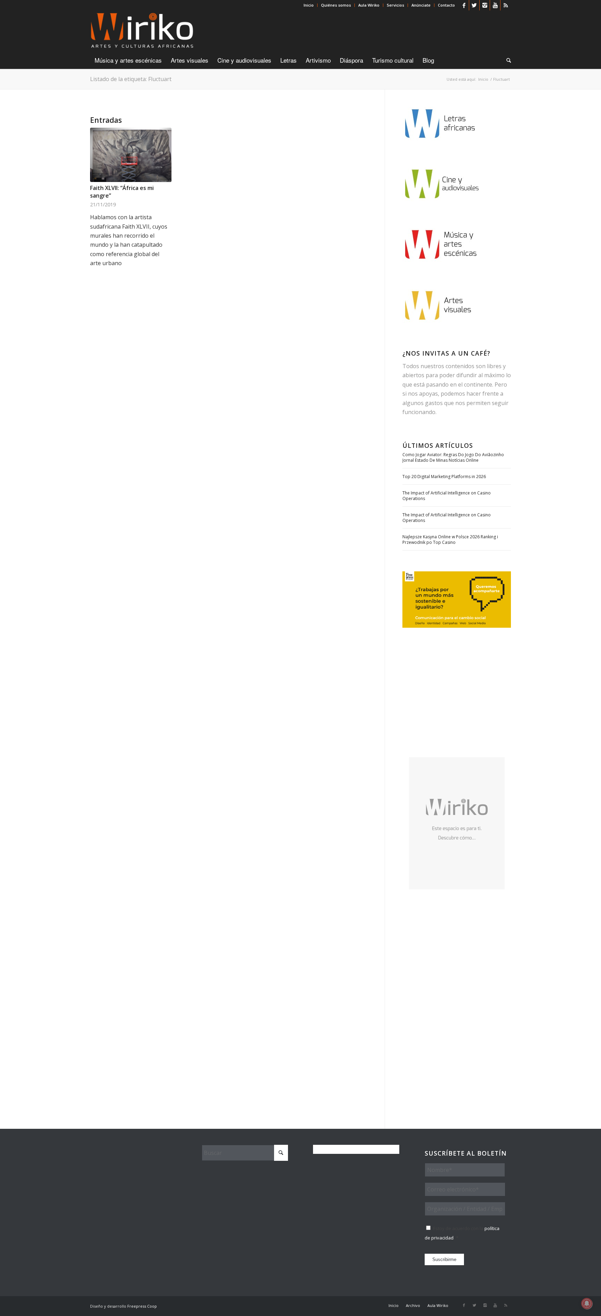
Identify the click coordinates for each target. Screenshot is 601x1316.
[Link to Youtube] (495, 5)
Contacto (446, 5)
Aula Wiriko (368, 5)
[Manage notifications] (586, 1303)
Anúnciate (421, 5)
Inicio (309, 5)
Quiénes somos (336, 5)
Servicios (395, 5)
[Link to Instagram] (485, 5)
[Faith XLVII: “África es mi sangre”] (130, 155)
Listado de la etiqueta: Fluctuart (130, 79)
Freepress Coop (142, 1306)
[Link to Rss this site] (505, 5)
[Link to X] (474, 5)
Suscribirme (444, 1259)
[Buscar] (506, 60)
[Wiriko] (142, 30)
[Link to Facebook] (464, 5)
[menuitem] (309, 5)
